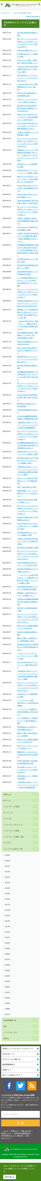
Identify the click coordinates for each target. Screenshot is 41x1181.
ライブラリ (7, 843)
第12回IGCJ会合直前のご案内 (27, 547)
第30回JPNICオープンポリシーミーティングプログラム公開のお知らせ (27, 359)
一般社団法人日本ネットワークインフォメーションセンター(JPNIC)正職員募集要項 (27, 425)
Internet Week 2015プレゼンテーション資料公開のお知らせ (27, 664)
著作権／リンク (6, 1133)
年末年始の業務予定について (27, 50)
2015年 (7, 915)
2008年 (7, 954)
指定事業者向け (8, 1064)
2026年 (7, 855)
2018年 (7, 899)
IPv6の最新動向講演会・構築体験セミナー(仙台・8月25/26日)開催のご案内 (27, 335)
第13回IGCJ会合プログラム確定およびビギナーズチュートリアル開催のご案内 (27, 460)
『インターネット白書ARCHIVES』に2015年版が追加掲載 (27, 703)
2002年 (7, 987)
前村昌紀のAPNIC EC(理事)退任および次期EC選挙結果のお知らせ (27, 647)
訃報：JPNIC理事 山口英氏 (26, 487)
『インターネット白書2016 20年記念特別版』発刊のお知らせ (27, 711)
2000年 (7, 998)
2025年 (7, 861)
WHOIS (6, 1038)
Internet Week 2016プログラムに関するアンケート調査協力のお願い (27, 526)
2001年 (7, 992)
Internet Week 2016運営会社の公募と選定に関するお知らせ (27, 397)
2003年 (7, 981)
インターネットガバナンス (12, 825)
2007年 (7, 959)
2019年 (7, 893)
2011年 (7, 937)
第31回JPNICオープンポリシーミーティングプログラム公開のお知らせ (27, 78)
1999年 (7, 1003)
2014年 (7, 921)
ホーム (6, 1131)
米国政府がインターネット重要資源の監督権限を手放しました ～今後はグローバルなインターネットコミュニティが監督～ (27, 155)
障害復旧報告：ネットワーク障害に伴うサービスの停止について (27, 493)
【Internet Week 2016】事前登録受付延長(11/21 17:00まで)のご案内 (27, 69)
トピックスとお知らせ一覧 (22, 13)
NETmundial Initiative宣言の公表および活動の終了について (27, 350)
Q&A (5, 1026)
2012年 (7, 932)
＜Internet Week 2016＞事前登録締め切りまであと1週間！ (27, 86)
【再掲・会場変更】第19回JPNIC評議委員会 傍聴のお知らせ (27, 221)
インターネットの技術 (11, 831)
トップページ (5, 13)
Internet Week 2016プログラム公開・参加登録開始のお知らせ (27, 188)
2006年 (7, 965)
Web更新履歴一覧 (9, 1020)
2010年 (7, 943)
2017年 (7, 904)
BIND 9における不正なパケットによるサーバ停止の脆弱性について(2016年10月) (27, 117)
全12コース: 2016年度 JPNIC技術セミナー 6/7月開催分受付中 (27, 480)
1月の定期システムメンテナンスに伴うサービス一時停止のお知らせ (27, 769)
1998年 (7, 1009)
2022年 (7, 877)
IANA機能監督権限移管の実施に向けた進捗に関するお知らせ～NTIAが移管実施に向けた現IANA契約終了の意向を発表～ (27, 250)
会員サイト (6, 1070)
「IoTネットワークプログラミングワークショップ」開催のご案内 (27, 656)
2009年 (7, 948)
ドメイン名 (7, 819)
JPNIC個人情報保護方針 (22, 1133)
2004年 (7, 976)
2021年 (7, 883)
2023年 (7, 872)
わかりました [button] (9, 1177)
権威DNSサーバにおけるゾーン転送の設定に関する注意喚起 (27, 754)
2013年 (7, 926)
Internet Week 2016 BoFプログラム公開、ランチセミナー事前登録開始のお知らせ (27, 126)
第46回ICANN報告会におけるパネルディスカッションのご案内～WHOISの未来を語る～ (27, 303)
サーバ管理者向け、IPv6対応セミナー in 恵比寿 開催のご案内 (27, 720)
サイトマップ (8, 813)
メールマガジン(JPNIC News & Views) (16, 1095)
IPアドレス (7, 800)
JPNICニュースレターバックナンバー (17, 1049)
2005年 (7, 970)
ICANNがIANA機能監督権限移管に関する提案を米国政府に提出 (27, 601)
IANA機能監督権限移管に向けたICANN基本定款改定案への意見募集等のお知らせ (27, 445)
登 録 (20, 1123)
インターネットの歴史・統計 (13, 837)
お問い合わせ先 (26, 1131)
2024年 (7, 866)
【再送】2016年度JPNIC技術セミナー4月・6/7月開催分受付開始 (27, 541)
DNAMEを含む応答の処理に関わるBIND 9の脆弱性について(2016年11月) (27, 108)
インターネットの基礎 (11, 806)
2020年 (7, 888)
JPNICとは (7, 794)
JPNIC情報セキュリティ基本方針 (12, 1136)
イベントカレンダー (10, 1032)
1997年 (7, 1014)
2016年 (7, 910)
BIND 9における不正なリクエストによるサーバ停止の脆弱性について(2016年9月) (27, 179)
